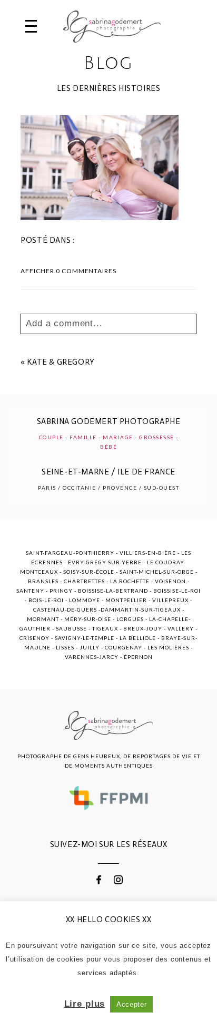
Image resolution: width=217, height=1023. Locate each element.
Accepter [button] (131, 1004)
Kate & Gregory (60, 362)
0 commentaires (68, 271)
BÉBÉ (108, 446)
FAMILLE (83, 437)
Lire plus (84, 1004)
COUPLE (51, 437)
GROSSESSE (156, 437)
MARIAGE (118, 437)
